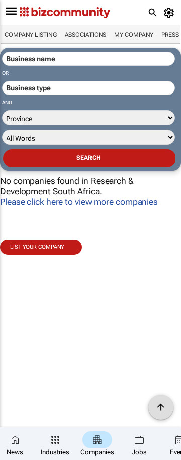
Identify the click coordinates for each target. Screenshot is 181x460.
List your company (37, 247)
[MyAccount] (170, 12)
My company (133, 34)
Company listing (31, 34)
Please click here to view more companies (79, 202)
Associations (86, 34)
